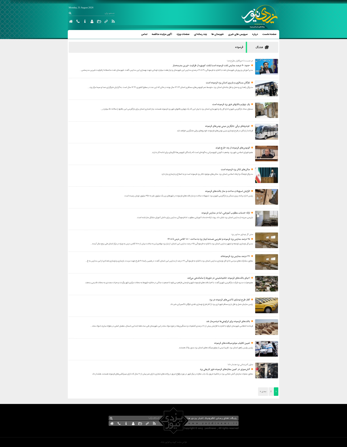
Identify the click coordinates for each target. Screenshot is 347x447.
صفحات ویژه (183, 34)
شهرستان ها (217, 34)
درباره (255, 34)
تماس (144, 34)
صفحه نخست (269, 34)
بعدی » (263, 391)
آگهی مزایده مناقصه (162, 34)
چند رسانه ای (200, 34)
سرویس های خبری (238, 34)
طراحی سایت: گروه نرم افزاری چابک (173, 442)
